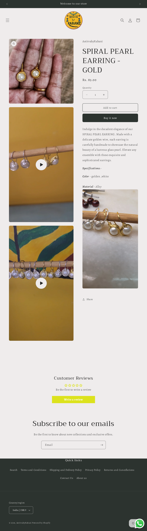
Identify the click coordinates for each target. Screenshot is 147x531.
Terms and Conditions (33, 470)
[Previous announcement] (7, 4)
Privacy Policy (93, 470)
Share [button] (90, 299)
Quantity (86, 87)
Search (13, 470)
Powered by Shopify (41, 522)
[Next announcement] (140, 4)
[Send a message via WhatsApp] (139, 523)
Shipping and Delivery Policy (66, 470)
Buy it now (110, 118)
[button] (7, 20)
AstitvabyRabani (24, 522)
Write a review (73, 400)
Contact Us (66, 478)
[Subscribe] (102, 445)
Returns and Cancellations (119, 470)
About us (82, 478)
